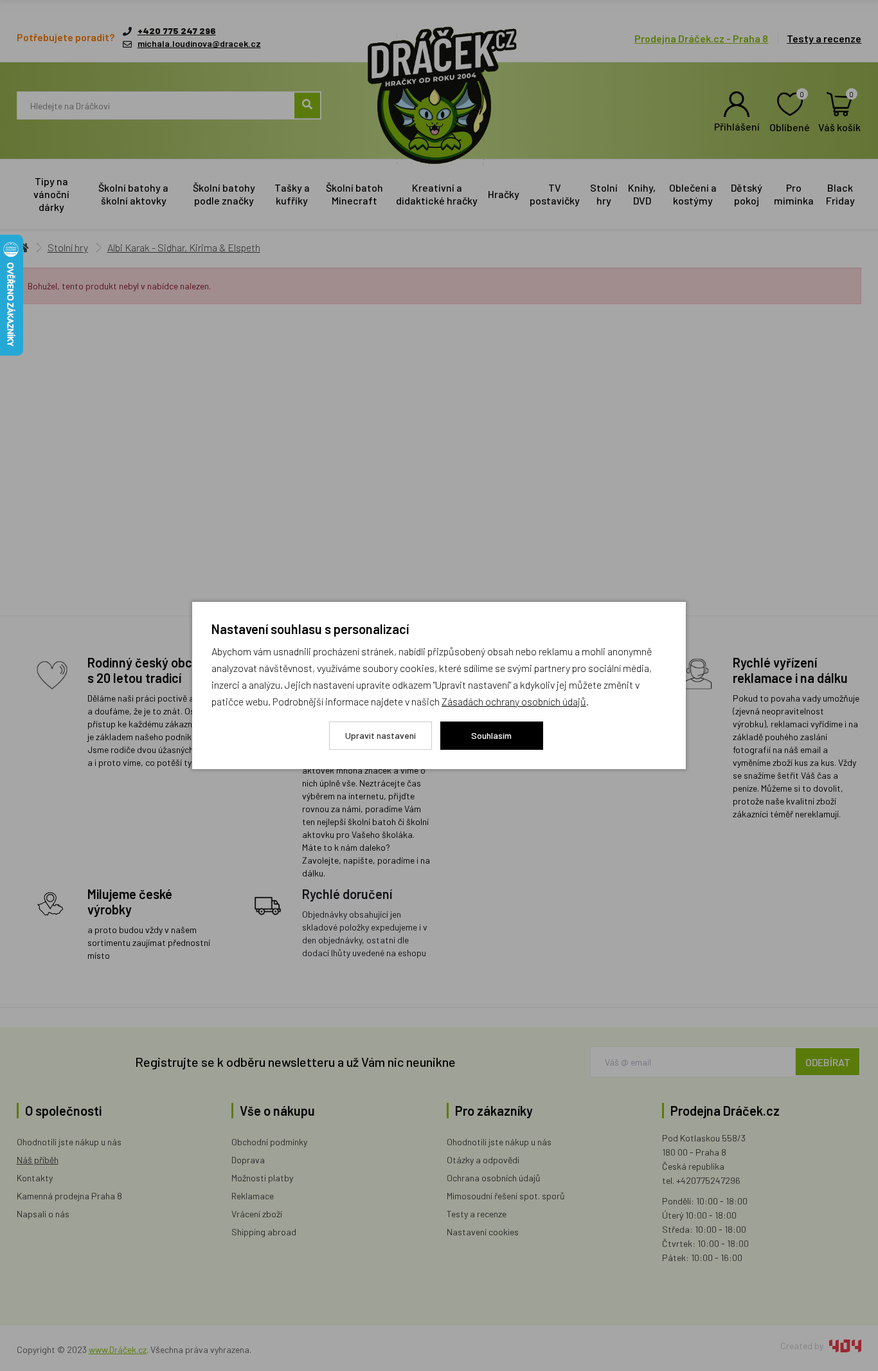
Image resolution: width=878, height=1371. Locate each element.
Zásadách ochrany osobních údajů (514, 701)
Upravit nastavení (380, 735)
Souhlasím (491, 735)
